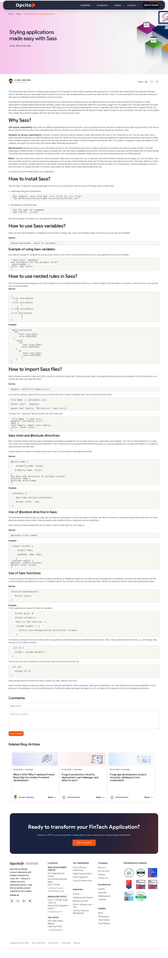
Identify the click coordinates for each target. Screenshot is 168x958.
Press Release (104, 923)
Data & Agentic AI (80, 877)
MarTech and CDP (80, 901)
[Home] (25, 5)
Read (52, 797)
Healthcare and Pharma (83, 897)
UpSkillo (101, 889)
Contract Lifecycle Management (81, 911)
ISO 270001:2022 (39, 943)
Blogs (19, 14)
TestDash (102, 899)
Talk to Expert (84, 842)
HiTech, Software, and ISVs (82, 905)
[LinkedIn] (146, 81)
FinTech (76, 894)
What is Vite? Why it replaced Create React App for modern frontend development (33, 777)
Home (11, 14)
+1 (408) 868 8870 (55, 930)
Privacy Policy (53, 943)
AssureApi (102, 892)
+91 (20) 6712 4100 (55, 888)
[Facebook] (157, 81)
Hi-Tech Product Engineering (80, 868)
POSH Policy (66, 943)
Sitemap (77, 943)
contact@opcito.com (56, 891)
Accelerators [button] (102, 5)
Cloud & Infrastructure (82, 880)
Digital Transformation (82, 873)
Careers (101, 874)
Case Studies (103, 920)
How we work (103, 871)
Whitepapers (103, 916)
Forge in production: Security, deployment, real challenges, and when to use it (80, 777)
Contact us (103, 878)
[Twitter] (151, 81)
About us (102, 867)
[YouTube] (30, 901)
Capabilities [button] (85, 5)
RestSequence (104, 896)
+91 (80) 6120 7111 (55, 912)
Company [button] (131, 5)
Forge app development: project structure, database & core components (128, 777)
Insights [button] (118, 5)
